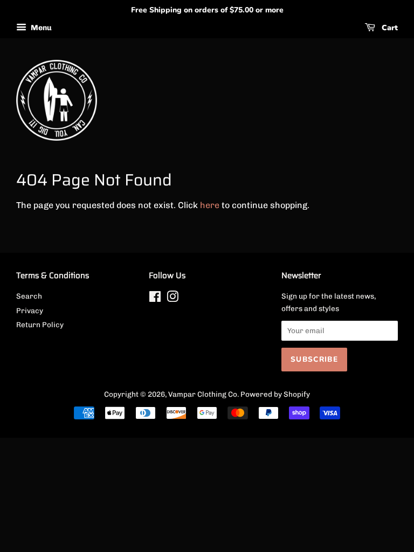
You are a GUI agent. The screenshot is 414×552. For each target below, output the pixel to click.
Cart (389, 28)
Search (29, 296)
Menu (40, 27)
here (209, 205)
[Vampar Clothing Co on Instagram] (172, 298)
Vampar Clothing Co (202, 394)
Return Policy (40, 324)
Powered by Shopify (275, 394)
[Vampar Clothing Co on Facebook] (155, 298)
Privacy (29, 310)
